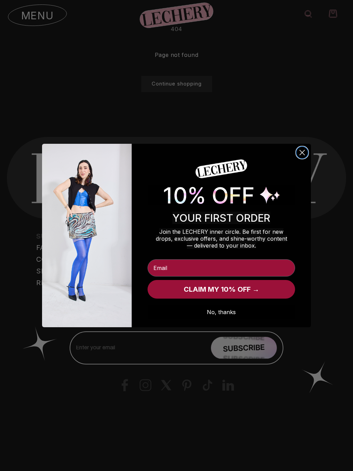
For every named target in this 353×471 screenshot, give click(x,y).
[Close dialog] (302, 153)
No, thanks (221, 312)
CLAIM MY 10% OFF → (221, 289)
